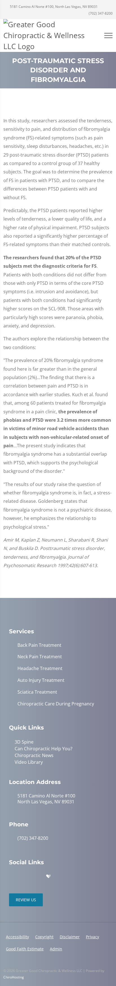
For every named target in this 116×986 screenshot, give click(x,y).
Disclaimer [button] (70, 936)
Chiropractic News (34, 755)
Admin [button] (56, 948)
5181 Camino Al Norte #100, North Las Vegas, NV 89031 (53, 6)
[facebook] (24, 876)
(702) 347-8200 (100, 13)
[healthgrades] (48, 876)
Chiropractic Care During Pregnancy (55, 704)
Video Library (29, 762)
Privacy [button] (92, 936)
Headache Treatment (40, 668)
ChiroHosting (13, 977)
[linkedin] (60, 876)
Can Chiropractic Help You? (43, 749)
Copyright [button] (44, 936)
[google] (12, 876)
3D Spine (24, 742)
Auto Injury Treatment (40, 680)
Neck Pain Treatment (39, 657)
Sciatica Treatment (37, 692)
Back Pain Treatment (39, 645)
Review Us (26, 899)
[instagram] (72, 876)
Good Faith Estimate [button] (25, 948)
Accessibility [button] (17, 936)
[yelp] (36, 876)
